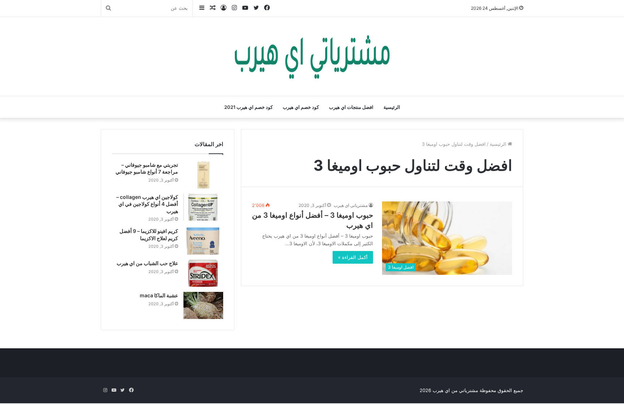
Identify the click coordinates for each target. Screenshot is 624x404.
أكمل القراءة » (353, 257)
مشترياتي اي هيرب (351, 205)
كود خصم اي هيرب (301, 107)
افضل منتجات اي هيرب (351, 107)
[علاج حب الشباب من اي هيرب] (203, 273)
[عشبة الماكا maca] (203, 305)
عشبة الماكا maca (159, 295)
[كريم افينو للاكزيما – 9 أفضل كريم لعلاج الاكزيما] (203, 241)
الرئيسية (392, 107)
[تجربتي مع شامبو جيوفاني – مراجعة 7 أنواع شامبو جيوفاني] (203, 174)
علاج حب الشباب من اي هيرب (147, 263)
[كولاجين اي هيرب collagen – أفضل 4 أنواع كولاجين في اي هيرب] (203, 207)
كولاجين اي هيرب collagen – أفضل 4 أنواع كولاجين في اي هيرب (147, 204)
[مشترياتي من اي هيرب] (312, 56)
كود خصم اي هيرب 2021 (248, 107)
